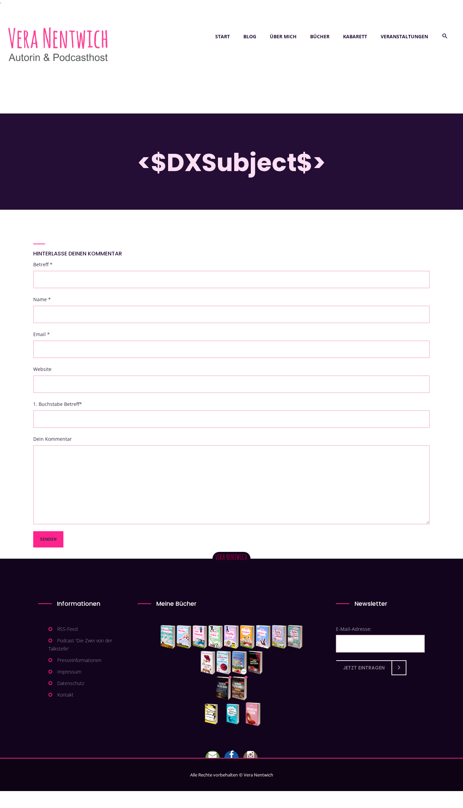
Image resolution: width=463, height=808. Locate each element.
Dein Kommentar (52, 439)
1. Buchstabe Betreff (57, 404)
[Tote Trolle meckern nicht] (231, 637)
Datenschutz (70, 683)
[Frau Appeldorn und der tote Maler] (208, 663)
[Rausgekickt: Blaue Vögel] (234, 714)
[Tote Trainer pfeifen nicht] (263, 637)
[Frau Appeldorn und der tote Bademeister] (224, 663)
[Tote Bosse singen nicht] (215, 637)
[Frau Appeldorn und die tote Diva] (255, 663)
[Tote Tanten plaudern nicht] (247, 637)
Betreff (43, 264)
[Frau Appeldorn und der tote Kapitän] (239, 663)
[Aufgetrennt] (239, 688)
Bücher (319, 36)
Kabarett (355, 36)
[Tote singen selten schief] (279, 637)
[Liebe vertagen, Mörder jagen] (184, 637)
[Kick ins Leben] (213, 714)
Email (41, 334)
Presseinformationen (79, 660)
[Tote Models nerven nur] (168, 637)
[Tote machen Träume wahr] (200, 637)
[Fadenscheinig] (223, 688)
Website (42, 369)
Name (42, 299)
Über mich (283, 36)
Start (222, 36)
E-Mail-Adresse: (353, 629)
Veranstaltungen (404, 36)
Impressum (69, 671)
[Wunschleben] (253, 714)
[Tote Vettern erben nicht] (295, 637)
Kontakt (65, 694)
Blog (249, 36)
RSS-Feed (67, 629)
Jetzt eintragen (364, 667)
